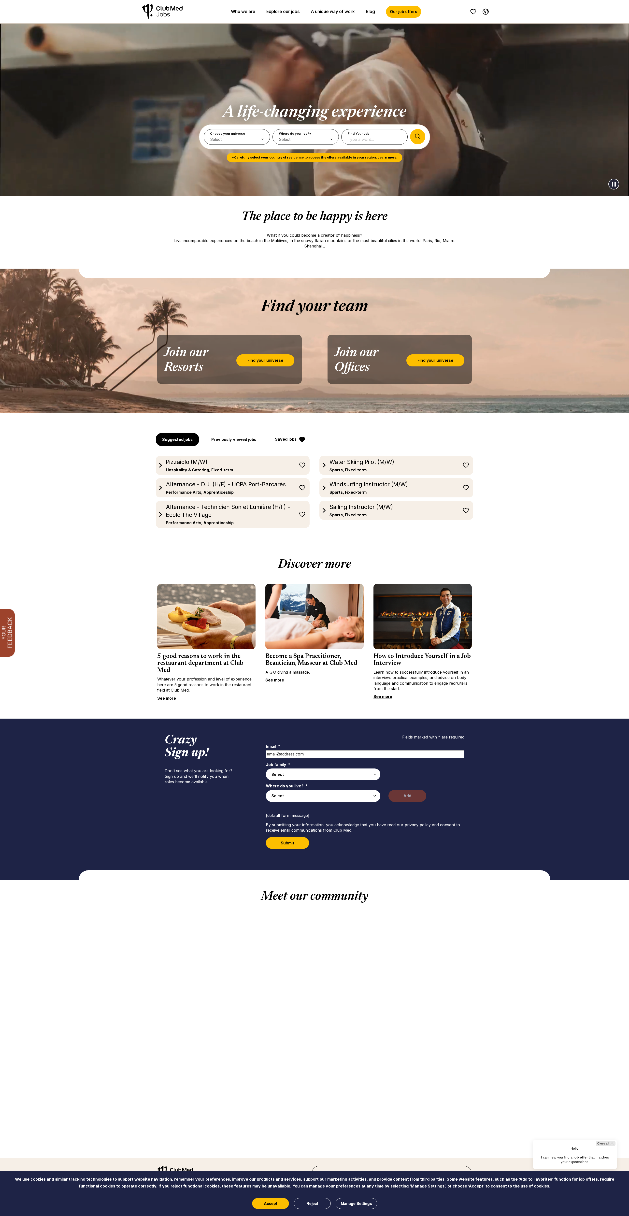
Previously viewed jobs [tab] (233, 439)
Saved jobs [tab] (286, 439)
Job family (278, 764)
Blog (370, 11)
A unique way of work (333, 11)
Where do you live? (287, 785)
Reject (312, 1203)
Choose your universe (227, 133)
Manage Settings (356, 1203)
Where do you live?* (295, 133)
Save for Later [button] (302, 465)
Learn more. (387, 157)
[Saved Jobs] (473, 11)
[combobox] (323, 774)
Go (417, 136)
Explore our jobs (283, 11)
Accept (270, 1203)
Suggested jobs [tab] (177, 439)
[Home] (162, 12)
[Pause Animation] (613, 184)
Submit (287, 842)
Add (407, 795)
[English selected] (484, 11)
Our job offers (403, 11)
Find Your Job (358, 133)
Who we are (243, 11)
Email (273, 746)
